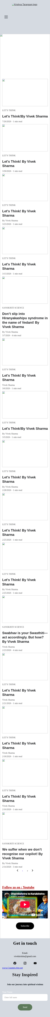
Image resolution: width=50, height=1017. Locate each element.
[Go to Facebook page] (16, 963)
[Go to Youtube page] (35, 963)
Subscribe (25, 926)
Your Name (7, 992)
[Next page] (32, 870)
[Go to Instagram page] (26, 963)
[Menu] (6, 17)
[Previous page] (17, 870)
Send (25, 1007)
